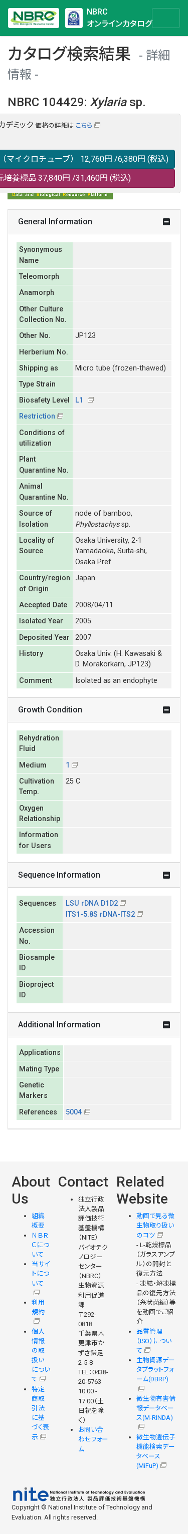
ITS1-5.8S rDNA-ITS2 (100, 914)
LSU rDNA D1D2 (92, 903)
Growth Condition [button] (50, 709)
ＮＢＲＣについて (40, 1245)
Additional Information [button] (59, 1024)
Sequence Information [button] (59, 875)
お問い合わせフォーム (93, 1439)
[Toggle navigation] (166, 18)
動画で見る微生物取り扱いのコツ (155, 1225)
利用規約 (38, 1307)
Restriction (37, 416)
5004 (74, 1112)
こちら (84, 125)
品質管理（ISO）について (153, 1341)
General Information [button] (55, 221)
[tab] (94, 222)
